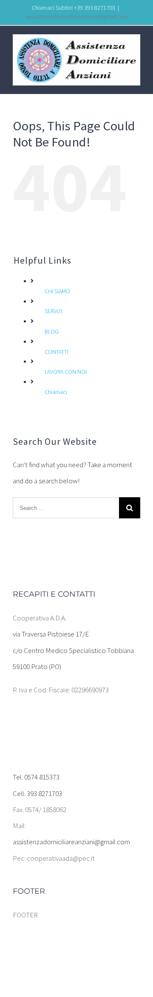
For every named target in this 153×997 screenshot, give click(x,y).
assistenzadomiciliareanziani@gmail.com (71, 841)
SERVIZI (53, 311)
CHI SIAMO (57, 291)
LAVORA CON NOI (66, 371)
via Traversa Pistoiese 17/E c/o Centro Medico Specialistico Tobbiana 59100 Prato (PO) (73, 650)
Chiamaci (56, 392)
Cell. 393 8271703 (37, 793)
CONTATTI (56, 351)
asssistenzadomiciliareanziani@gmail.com (76, 16)
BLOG (52, 331)
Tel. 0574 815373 (36, 777)
